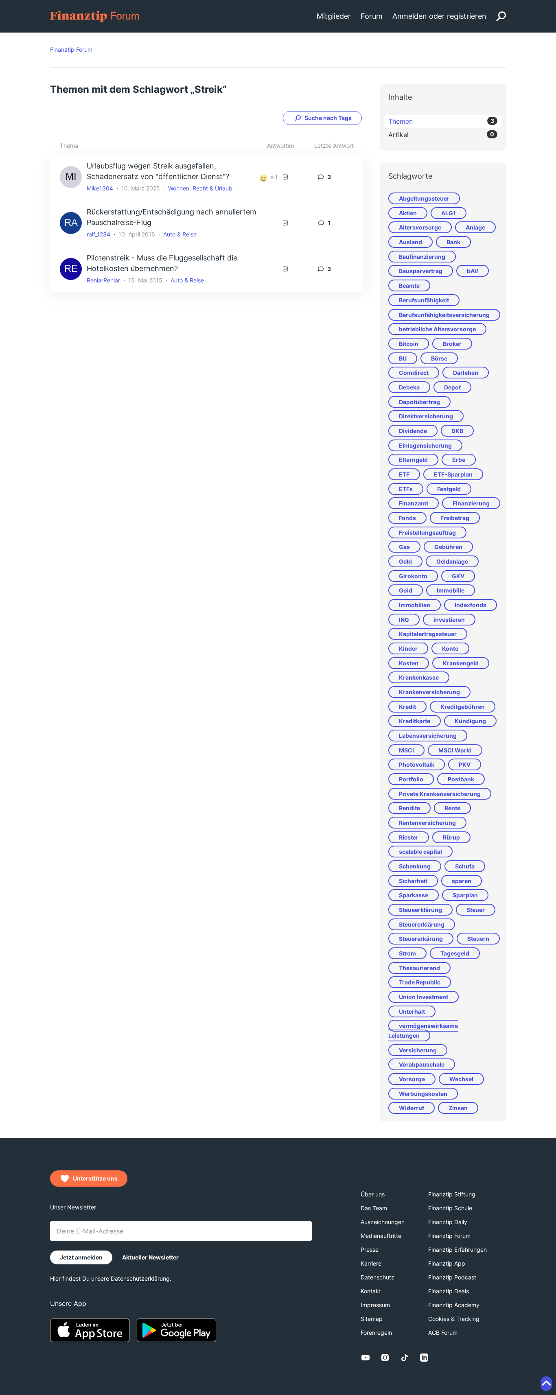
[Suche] (501, 16)
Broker (452, 343)
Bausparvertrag (420, 270)
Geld (405, 561)
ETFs (406, 488)
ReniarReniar (103, 280)
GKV (458, 576)
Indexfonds (470, 604)
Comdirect (414, 372)
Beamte (409, 285)
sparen (461, 880)
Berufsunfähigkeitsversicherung (444, 314)
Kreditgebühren (462, 706)
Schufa (465, 866)
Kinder (408, 648)
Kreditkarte (414, 720)
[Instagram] (385, 1357)
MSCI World (455, 750)
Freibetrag (454, 517)
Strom (407, 953)
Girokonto (413, 576)
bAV (472, 270)
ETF (404, 474)
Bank (453, 241)
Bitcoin (408, 343)
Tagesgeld (454, 953)
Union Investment (423, 996)
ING (404, 619)
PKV (465, 764)
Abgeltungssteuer (424, 198)
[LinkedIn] (424, 1357)
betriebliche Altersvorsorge (437, 329)
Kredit (407, 706)
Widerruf (411, 1107)
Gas (404, 546)
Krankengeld (461, 663)
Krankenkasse (419, 677)
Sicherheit (413, 880)
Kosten (408, 663)
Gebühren (448, 546)
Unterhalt (412, 1011)
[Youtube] (365, 1357)
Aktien (408, 213)
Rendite (409, 808)
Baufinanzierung (422, 256)
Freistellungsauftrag (427, 532)
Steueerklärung (420, 909)
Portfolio (411, 779)
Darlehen (465, 372)
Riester (408, 837)
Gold (405, 590)
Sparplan (465, 895)
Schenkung (415, 866)
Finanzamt (413, 503)
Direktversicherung (426, 416)
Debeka (409, 387)
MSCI (406, 750)
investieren (449, 619)
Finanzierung (471, 503)
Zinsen (458, 1107)
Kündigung (470, 720)
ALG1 (448, 213)
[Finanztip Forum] (95, 15)
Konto (450, 648)
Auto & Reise (180, 234)
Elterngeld (413, 459)
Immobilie (450, 590)
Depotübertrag (419, 401)
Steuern (478, 938)
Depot (452, 387)
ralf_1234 (98, 234)
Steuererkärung (421, 938)
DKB (457, 430)
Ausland (410, 241)
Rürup (451, 837)
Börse (439, 358)
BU (403, 358)
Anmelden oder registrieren (439, 16)
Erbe (458, 459)
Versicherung (418, 1050)
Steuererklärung (421, 924)
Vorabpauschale (421, 1064)
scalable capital (420, 851)
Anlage (475, 227)
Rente (452, 808)
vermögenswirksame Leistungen (423, 1030)
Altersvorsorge (420, 227)
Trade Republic (419, 982)
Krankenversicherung (429, 692)
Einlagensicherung (425, 445)
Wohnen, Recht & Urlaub (200, 188)
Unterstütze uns (95, 1178)
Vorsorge (412, 1079)
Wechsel (461, 1079)
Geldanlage (452, 561)
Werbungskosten (423, 1093)
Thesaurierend (419, 967)
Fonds (407, 517)
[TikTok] (404, 1357)
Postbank (461, 779)
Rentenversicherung (427, 822)
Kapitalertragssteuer (428, 633)
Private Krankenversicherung (440, 793)
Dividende (413, 430)
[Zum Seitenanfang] (546, 1383)
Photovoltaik (416, 764)
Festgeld (449, 488)
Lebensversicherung (428, 735)
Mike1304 (100, 188)
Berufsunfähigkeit (424, 300)
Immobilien (414, 604)
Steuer (475, 909)
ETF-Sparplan (453, 474)
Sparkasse (413, 895)
